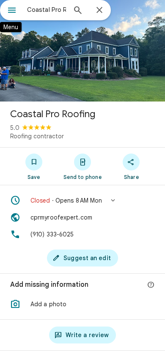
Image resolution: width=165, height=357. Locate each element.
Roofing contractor (37, 136)
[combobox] (46, 10)
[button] (82, 200)
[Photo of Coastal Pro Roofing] (82, 51)
